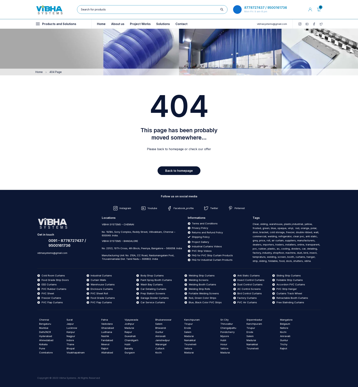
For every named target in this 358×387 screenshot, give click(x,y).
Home (39, 71)
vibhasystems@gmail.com (272, 23)
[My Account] (310, 9)
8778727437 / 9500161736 (265, 8)
